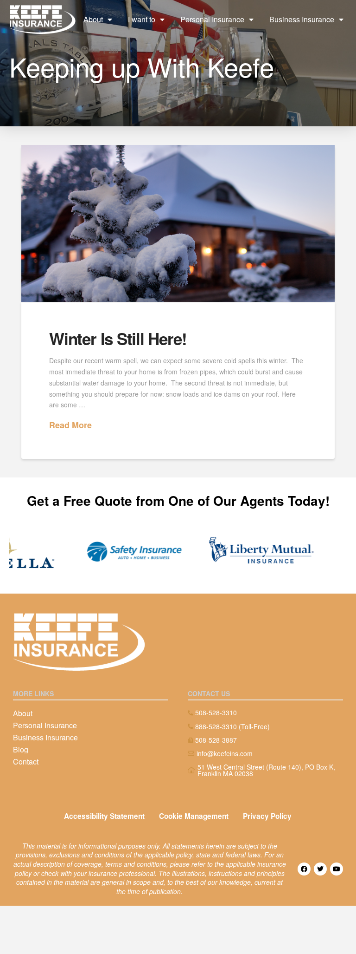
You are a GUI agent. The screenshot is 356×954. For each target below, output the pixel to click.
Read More (70, 425)
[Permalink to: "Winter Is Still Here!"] (178, 223)
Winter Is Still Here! (117, 338)
